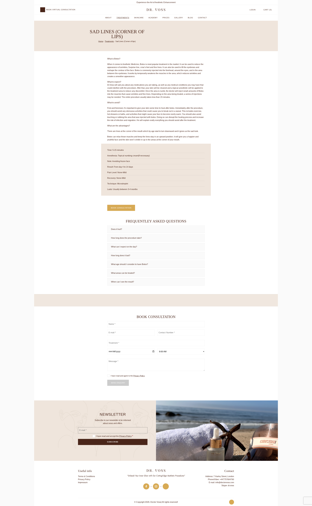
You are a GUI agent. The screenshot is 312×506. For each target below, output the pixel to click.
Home (100, 41)
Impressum (83, 482)
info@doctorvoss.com (224, 482)
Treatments (123, 18)
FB (146, 486)
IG (156, 486)
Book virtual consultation (60, 10)
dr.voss (231, 485)
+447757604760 (227, 479)
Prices (165, 18)
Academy (153, 18)
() (267, 10)
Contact (202, 18)
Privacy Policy (139, 376)
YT (166, 486)
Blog (190, 18)
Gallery (178, 18)
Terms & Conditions (86, 476)
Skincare (139, 18)
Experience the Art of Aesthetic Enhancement (156, 2)
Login (253, 10)
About (108, 18)
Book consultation (121, 208)
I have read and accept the (114, 436)
